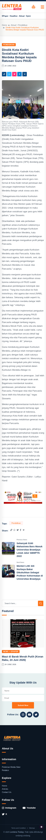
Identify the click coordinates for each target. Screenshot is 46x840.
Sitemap (32, 828)
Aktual (22, 16)
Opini (28, 16)
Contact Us (6, 792)
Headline (14, 16)
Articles (5, 789)
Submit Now (23, 705)
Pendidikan (8, 45)
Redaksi (5, 770)
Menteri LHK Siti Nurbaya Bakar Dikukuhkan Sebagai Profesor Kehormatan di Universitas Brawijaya (30, 572)
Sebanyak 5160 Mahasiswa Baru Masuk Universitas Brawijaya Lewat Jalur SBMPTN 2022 (29, 550)
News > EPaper (10, 651)
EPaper (5, 16)
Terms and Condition (18, 828)
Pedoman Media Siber (11, 767)
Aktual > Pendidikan (19, 25)
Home (4, 25)
